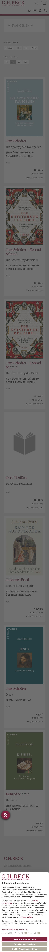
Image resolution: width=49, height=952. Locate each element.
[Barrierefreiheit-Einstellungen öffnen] (5, 815)
